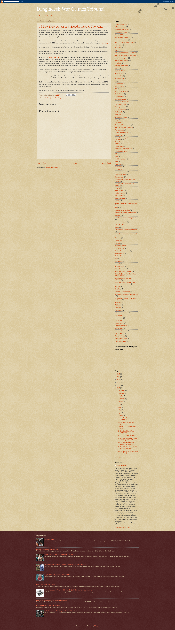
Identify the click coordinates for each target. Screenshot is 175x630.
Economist (118, 122)
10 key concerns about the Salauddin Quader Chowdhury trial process (65, 564)
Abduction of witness (121, 32)
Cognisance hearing (120, 104)
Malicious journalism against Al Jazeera (48, 605)
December (121, 390)
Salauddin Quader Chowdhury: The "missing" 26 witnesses (62, 611)
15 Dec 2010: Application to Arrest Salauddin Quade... (128, 452)
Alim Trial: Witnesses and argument (125, 55)
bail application (119, 83)
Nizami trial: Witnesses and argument (126, 234)
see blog (105, 43)
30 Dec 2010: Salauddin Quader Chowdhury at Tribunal (127, 438)
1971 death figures (120, 27)
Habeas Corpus (119, 146)
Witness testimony (120, 341)
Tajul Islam (118, 305)
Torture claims (119, 315)
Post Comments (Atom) (52, 167)
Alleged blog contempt (121, 60)
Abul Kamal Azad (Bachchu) (123, 37)
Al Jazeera (118, 47)
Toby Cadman (119, 310)
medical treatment (120, 193)
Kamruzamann (119, 177)
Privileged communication (122, 251)
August (120, 401)
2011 (118, 388)
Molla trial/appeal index (52, 16)
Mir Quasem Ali (119, 195)
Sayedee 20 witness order (122, 291)
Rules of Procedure (120, 269)
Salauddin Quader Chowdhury (52, 98)
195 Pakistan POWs (121, 24)
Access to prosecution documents (125, 42)
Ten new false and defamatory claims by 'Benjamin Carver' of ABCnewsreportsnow (69, 590)
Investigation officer (120, 172)
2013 (118, 382)
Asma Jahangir (119, 73)
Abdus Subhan (119, 34)
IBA (116, 154)
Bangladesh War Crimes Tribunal (71, 8)
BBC (116, 89)
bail (116, 81)
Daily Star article (54, 57)
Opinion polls (118, 240)
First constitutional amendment (124, 127)
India (116, 161)
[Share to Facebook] (73, 95)
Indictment (118, 164)
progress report (119, 253)
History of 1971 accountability (123, 148)
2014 (118, 379)
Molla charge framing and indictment (125, 212)
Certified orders (119, 94)
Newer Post (41, 163)
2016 (118, 374)
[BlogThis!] (69, 95)
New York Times (119, 224)
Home (40, 16)
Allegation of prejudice (121, 58)
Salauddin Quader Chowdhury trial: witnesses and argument (125, 283)
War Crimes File (119, 333)
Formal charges (119, 130)
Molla (116, 207)
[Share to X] (71, 95)
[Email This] (67, 95)
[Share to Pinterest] (75, 95)
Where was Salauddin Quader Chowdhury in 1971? (59, 554)
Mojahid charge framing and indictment (126, 203)
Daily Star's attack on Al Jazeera (45, 585)
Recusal (117, 264)
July (119, 404)
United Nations (119, 328)
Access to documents (121, 40)
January (121, 415)
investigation (118, 169)
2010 (118, 457)
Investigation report (120, 174)
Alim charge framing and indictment (125, 52)
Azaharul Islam (119, 78)
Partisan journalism (120, 245)
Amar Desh (118, 63)
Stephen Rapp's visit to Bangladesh (125, 418)
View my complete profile (122, 527)
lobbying (117, 188)
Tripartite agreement (121, 325)
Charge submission (120, 99)
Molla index (118, 215)
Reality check (119, 261)
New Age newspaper (121, 222)
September (121, 398)
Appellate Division (120, 71)
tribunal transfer (119, 323)
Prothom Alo (118, 256)
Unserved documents (121, 331)
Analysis (117, 68)
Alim (116, 50)
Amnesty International (121, 65)
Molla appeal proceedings (122, 210)
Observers (118, 238)
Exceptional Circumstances (123, 125)
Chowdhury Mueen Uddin (122, 102)
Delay (116, 120)
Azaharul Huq (119, 76)
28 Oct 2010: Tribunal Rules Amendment (126, 431)
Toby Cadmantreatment (122, 313)
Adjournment (118, 45)
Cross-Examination (120, 109)
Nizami (117, 227)
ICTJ (116, 156)
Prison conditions (120, 248)
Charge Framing (119, 96)
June (120, 407)
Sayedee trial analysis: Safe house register (57, 574)
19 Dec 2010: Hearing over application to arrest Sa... (126, 443)
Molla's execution (50, 539)
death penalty (119, 112)
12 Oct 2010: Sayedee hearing (127, 435)
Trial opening (118, 320)
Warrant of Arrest (120, 336)
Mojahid (117, 201)
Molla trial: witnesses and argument (125, 218)
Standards (118, 302)
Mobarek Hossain (120, 198)
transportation (119, 318)
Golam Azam (118, 135)
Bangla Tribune (119, 86)
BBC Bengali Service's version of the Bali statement (51, 600)
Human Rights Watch (121, 151)
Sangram (117, 286)
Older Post (106, 163)
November (121, 393)
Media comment (119, 190)
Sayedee (117, 289)
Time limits (118, 307)
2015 (118, 377)
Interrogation (118, 166)
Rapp (116, 258)
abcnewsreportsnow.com (122, 29)
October (121, 396)
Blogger (96, 626)
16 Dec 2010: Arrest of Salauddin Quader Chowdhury (72, 26)
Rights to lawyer (119, 266)
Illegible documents (120, 159)
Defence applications (121, 117)
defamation (118, 114)
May (119, 410)
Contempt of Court (120, 107)
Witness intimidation (121, 338)
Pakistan (117, 243)
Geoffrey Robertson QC (122, 132)
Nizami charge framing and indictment (126, 229)
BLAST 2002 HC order (121, 91)
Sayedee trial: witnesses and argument (126, 294)
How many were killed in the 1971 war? (47, 549)
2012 (118, 385)
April (120, 413)
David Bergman (121, 465)
